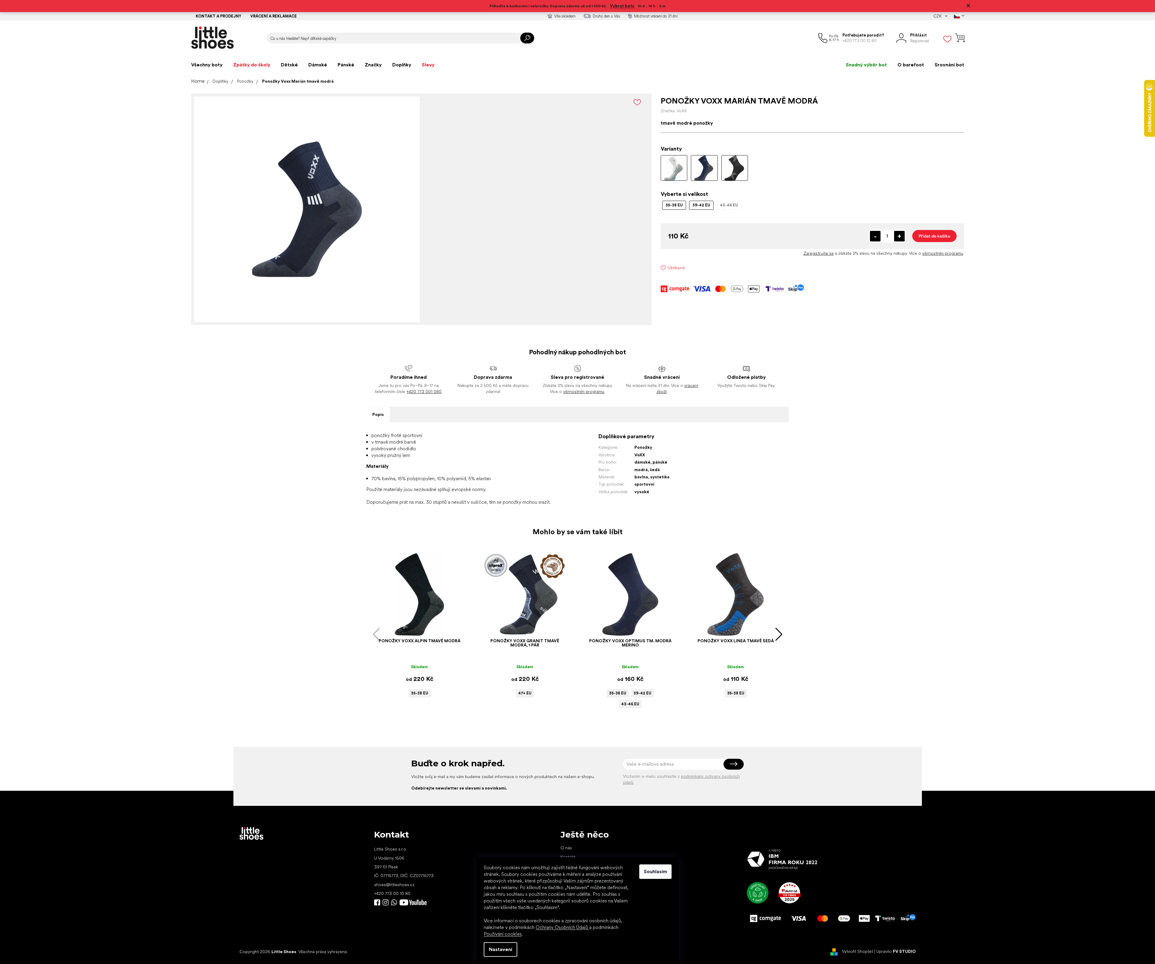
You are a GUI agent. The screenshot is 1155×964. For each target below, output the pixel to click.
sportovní (644, 484)
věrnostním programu (942, 253)
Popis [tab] (378, 414)
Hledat (527, 38)
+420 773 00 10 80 (392, 893)
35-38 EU (419, 693)
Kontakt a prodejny (218, 16)
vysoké (641, 491)
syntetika (659, 476)
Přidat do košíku (934, 235)
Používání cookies (503, 934)
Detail (416, 626)
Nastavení (500, 949)
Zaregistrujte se (819, 253)
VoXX (639, 454)
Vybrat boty (622, 5)
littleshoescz (386, 902)
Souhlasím (655, 871)
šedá (655, 469)
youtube (413, 902)
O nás (566, 847)
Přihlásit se (733, 764)
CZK (937, 16)
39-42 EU (642, 693)
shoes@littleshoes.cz (394, 884)
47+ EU (524, 693)
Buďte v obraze (377, 902)
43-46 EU (630, 704)
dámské (642, 462)
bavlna (641, 476)
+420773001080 (395, 902)
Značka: (674, 110)
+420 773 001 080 (423, 391)
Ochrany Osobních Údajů (562, 927)
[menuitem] (207, 65)
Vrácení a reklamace (273, 16)
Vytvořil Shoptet (857, 951)
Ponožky (643, 447)
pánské (660, 462)
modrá (641, 469)
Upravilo (896, 951)
